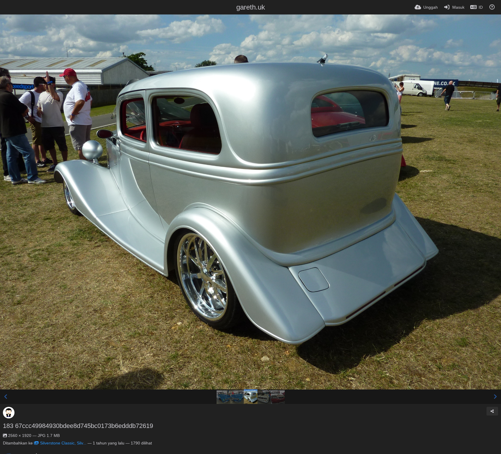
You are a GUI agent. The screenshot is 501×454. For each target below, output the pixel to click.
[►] (495, 396)
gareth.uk (250, 7)
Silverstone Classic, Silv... (63, 443)
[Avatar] (8, 412)
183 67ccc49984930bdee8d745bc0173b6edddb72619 (78, 425)
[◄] (6, 396)
